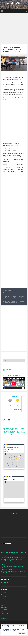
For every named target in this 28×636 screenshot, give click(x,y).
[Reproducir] (5, 388)
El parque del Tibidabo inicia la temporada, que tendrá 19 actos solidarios (14, 302)
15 (14, 525)
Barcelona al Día (14, 3)
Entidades (4, 603)
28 (10, 531)
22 (14, 528)
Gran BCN (4, 618)
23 (17, 528)
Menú (4, 11)
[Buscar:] (14, 360)
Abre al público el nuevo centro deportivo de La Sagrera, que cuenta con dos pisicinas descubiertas (14, 432)
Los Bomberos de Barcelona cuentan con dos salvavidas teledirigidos (13, 435)
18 (25, 525)
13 (6, 525)
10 (21, 522)
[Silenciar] (21, 388)
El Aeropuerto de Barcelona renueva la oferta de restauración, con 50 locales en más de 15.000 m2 (15, 298)
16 (17, 525)
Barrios (3, 594)
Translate (12, 420)
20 (6, 528)
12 (3, 525)
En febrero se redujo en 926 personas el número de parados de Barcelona (13, 49)
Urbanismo (4, 611)
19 (3, 528)
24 (21, 528)
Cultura (3, 605)
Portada (4, 592)
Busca (25, 11)
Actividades (4, 607)
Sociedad (7, 292)
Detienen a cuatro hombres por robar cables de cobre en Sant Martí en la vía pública (14, 572)
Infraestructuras (5, 601)
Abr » (5, 534)
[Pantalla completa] (23, 388)
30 (17, 531)
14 (10, 525)
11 (25, 522)
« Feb (2, 534)
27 (6, 531)
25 (25, 528)
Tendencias (4, 616)
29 (14, 531)
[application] (14, 383)
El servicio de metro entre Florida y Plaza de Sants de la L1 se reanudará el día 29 (14, 429)
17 (21, 525)
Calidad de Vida (5, 614)
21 (10, 528)
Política (3, 598)
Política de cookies (12, 630)
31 (21, 531)
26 (3, 531)
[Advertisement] (14, 28)
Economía (4, 609)
